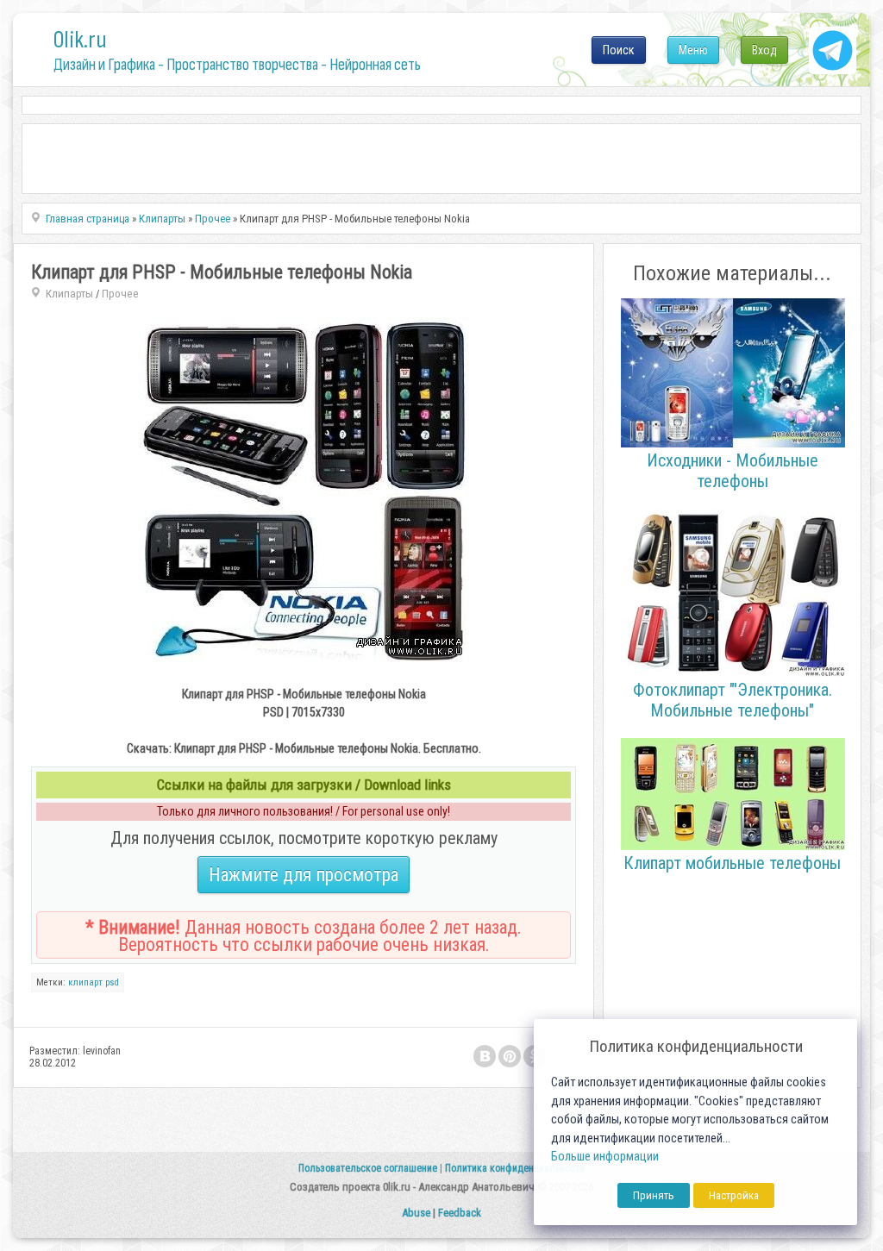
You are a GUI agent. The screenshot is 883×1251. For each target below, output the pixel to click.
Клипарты (69, 293)
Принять (653, 1195)
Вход (764, 50)
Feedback (459, 1212)
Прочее (120, 293)
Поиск (619, 50)
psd (112, 982)
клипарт (85, 982)
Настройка (734, 1195)
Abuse (416, 1212)
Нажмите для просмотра (303, 874)
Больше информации (605, 1156)
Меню (693, 50)
